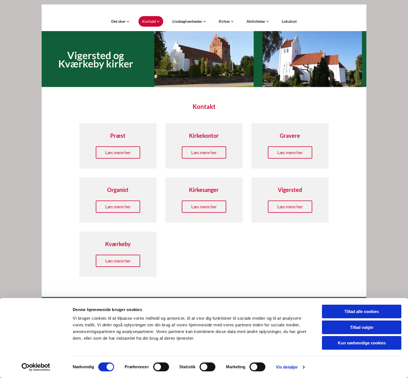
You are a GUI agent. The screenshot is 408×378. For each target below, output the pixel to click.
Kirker (225, 21)
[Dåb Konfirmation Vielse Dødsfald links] (204, 21)
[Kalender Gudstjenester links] (128, 21)
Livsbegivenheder (187, 21)
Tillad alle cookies (361, 311)
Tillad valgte (361, 327)
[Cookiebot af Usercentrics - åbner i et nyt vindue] (36, 367)
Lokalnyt (289, 21)
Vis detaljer (287, 367)
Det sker (119, 21)
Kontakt (149, 21)
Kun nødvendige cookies (362, 343)
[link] (120, 21)
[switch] (161, 366)
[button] (118, 152)
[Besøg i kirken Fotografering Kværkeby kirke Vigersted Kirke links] (232, 21)
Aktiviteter (256, 21)
